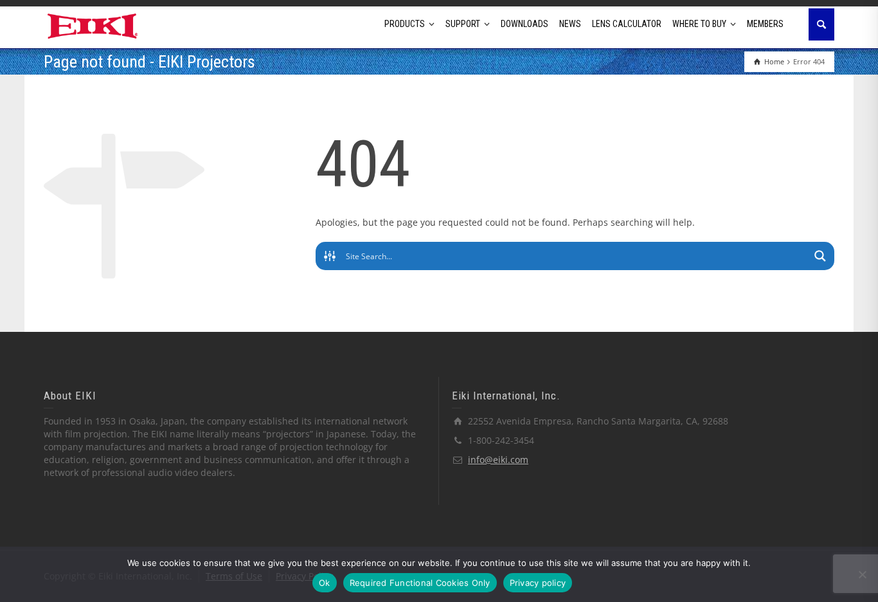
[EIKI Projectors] (93, 25)
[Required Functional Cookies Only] (862, 574)
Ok (324, 583)
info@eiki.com (498, 459)
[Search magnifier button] (820, 256)
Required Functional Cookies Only (420, 583)
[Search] (821, 24)
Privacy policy (538, 583)
